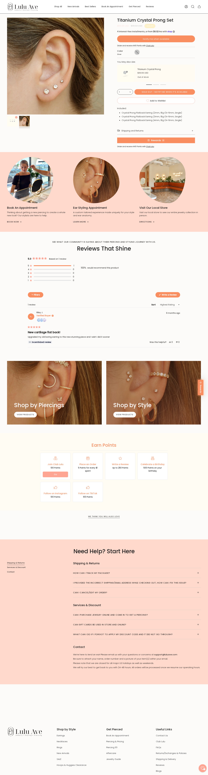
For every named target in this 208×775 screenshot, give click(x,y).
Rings (59, 747)
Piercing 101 (111, 747)
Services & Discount (16, 567)
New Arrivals (63, 753)
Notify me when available (156, 38)
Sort (153, 304)
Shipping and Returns (132, 130)
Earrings (61, 735)
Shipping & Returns (16, 562)
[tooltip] (40, 342)
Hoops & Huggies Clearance (71, 765)
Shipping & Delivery (166, 759)
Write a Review (170, 295)
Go (55, 474)
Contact (10, 572)
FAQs (158, 747)
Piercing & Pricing (115, 741)
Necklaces (62, 741)
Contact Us (162, 735)
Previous (7, 66)
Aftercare (111, 753)
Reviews (160, 765)
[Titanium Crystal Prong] (125, 73)
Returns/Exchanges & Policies (171, 753)
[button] (58, 6)
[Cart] (199, 6)
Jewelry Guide (113, 759)
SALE (59, 759)
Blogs (159, 770)
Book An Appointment (117, 735)
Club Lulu (150, 45)
